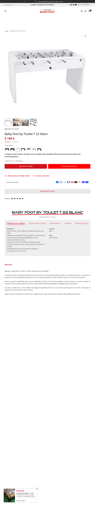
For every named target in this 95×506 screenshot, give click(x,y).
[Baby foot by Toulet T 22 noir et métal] (39, 149)
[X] (73, 5)
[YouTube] (76, 5)
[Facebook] (71, 5)
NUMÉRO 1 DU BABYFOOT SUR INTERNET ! (42, 5)
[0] (88, 11)
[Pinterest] (17, 198)
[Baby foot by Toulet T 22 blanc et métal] (34, 149)
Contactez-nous (9, 5)
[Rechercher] (82, 11)
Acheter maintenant (69, 166)
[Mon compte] (85, 11)
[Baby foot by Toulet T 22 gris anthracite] (7, 149)
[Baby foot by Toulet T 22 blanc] (17, 149)
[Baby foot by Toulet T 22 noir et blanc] (28, 149)
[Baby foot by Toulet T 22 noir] (12, 149)
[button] (47, 142)
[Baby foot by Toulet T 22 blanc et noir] (23, 149)
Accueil (6, 31)
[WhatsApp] (20, 198)
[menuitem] (9, 5)
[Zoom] (85, 35)
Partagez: (7, 198)
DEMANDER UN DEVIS (47, 191)
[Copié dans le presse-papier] (22, 198)
